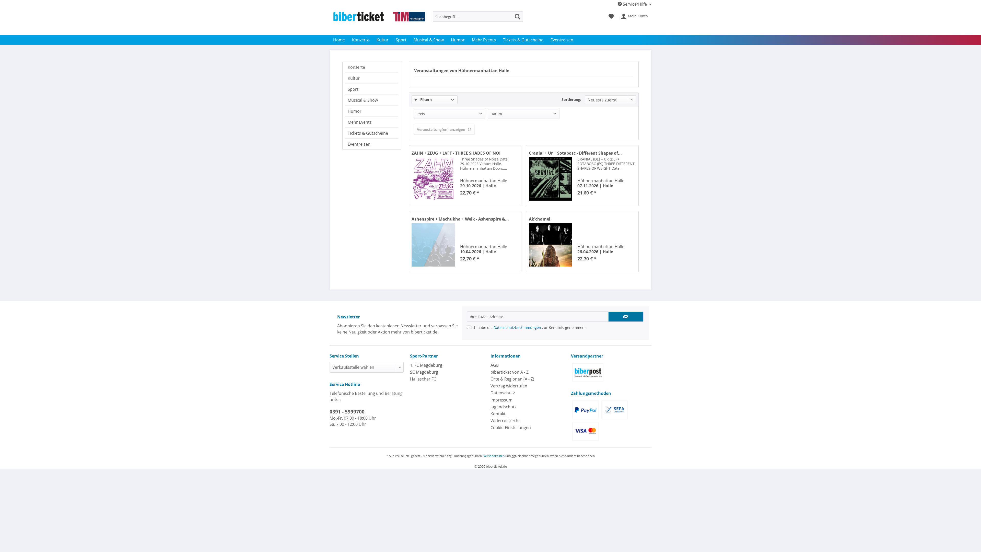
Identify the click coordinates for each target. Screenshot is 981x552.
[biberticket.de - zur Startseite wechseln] (379, 22)
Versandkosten (494, 456)
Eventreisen (359, 144)
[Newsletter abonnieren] (626, 317)
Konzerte (356, 67)
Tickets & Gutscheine (368, 133)
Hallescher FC (423, 379)
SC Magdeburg (424, 372)
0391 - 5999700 (347, 411)
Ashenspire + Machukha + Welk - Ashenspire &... (460, 219)
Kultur (354, 78)
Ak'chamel (539, 219)
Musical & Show (363, 100)
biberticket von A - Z (510, 372)
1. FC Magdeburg (426, 365)
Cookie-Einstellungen (511, 427)
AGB (495, 365)
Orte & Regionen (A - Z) (512, 379)
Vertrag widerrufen (509, 386)
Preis (420, 113)
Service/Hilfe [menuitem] (635, 4)
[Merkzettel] (611, 17)
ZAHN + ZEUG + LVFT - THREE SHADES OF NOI (456, 153)
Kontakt (498, 414)
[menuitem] (478, 19)
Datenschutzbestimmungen (517, 327)
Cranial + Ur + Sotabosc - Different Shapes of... (575, 153)
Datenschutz (503, 393)
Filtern (425, 99)
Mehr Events (360, 122)
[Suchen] (517, 17)
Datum (496, 113)
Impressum (501, 400)
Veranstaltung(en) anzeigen (441, 129)
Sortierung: (571, 99)
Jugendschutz (503, 407)
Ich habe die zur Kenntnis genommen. (528, 327)
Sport (353, 89)
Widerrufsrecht (505, 420)
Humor (354, 111)
